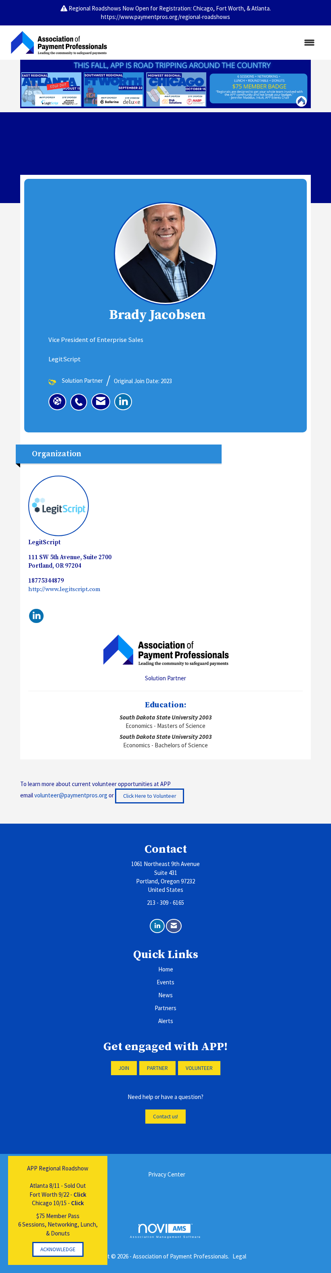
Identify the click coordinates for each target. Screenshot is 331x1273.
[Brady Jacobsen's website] (57, 401)
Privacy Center (166, 1174)
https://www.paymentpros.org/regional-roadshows (165, 17)
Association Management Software (165, 1236)
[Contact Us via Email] (174, 926)
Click (79, 1194)
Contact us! (165, 1116)
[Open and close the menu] (217, 42)
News (165, 995)
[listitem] (80, 397)
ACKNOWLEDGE (57, 1249)
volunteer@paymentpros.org (70, 795)
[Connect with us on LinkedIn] (157, 926)
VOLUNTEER (199, 1068)
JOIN (124, 1068)
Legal (239, 1256)
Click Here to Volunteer (149, 796)
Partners (165, 1008)
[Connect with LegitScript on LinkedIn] (36, 616)
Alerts (165, 1021)
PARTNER (157, 1068)
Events (165, 982)
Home (165, 969)
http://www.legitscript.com (64, 589)
